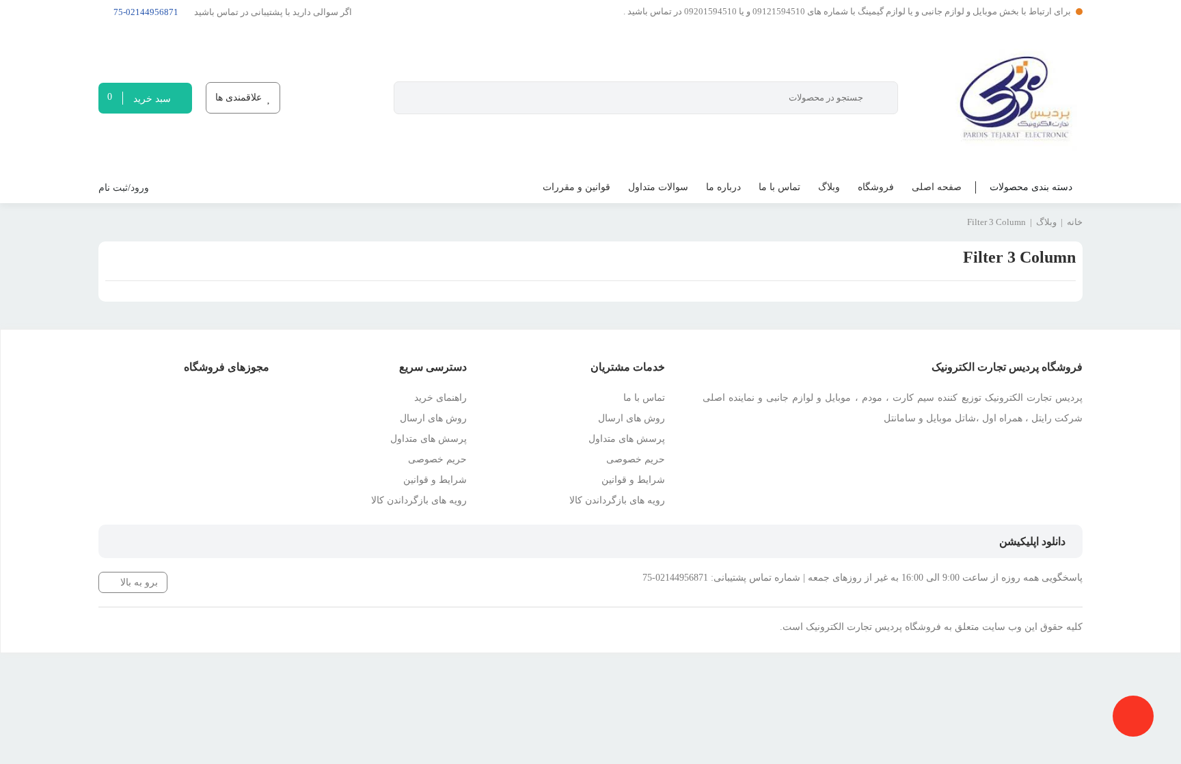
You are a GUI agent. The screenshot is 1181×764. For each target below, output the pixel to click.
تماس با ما (779, 187)
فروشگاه (876, 187)
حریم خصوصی (635, 459)
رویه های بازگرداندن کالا (617, 500)
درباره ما (723, 187)
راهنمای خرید (440, 398)
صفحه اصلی (937, 187)
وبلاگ (829, 187)
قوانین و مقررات (576, 187)
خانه (1075, 222)
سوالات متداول (658, 187)
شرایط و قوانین (633, 480)
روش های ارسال (631, 418)
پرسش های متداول (626, 439)
